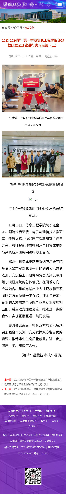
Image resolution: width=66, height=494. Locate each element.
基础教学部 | (12, 421)
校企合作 (29, 27)
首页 (7, 27)
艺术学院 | (14, 416)
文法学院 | (39, 416)
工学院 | (26, 411)
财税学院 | (52, 411)
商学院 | (26, 416)
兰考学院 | (38, 411)
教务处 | (45, 421)
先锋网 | (33, 426)
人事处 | (56, 421)
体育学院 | (52, 416)
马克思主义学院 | (29, 421)
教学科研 (17, 27)
